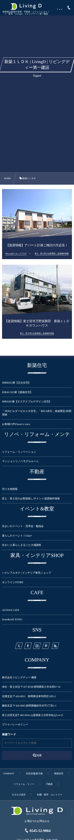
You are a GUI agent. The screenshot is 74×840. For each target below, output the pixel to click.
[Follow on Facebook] (28, 646)
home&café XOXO (12, 619)
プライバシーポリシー (15, 724)
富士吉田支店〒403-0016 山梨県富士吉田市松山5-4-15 (32, 715)
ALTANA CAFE (10, 610)
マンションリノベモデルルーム (20, 461)
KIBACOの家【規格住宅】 (17, 392)
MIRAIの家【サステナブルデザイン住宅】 (26, 401)
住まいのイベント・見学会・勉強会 (23, 526)
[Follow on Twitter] (19, 646)
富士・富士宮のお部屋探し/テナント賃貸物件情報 (31, 498)
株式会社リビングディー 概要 (19, 677)
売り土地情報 (12, 489)
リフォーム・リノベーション (19, 451)
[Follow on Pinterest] (46, 646)
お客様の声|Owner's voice (16, 424)
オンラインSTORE (12, 582)
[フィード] (55, 646)
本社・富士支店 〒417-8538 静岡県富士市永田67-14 (31, 686)
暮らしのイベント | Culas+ (17, 535)
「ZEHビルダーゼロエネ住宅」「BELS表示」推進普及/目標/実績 (37, 413)
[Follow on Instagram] (37, 646)
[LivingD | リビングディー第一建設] (26, 6)
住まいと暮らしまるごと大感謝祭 (21, 545)
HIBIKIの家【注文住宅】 (16, 382)
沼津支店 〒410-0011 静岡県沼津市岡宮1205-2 (29, 696)
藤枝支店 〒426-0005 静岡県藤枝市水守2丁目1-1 (29, 705)
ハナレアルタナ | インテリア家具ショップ (26, 572)
